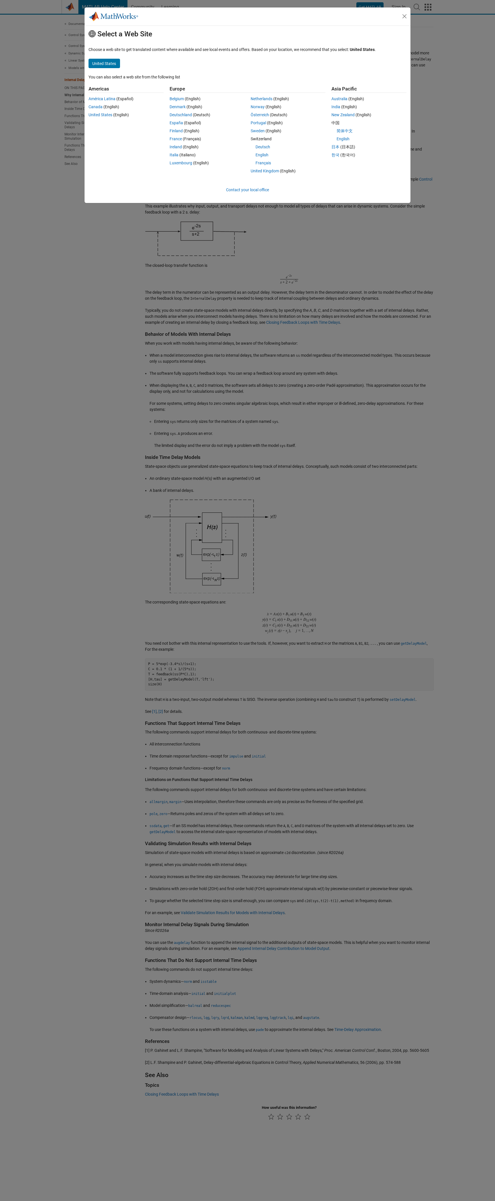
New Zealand (343, 115)
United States (100, 115)
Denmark (178, 106)
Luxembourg (181, 163)
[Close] (404, 16)
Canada (96, 106)
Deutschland (181, 115)
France (176, 139)
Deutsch (263, 147)
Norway (258, 106)
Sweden (258, 131)
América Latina (102, 98)
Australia (339, 98)
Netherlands (261, 98)
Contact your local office (247, 190)
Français (263, 163)
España (176, 123)
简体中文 (345, 131)
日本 (335, 147)
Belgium (177, 98)
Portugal (258, 123)
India (335, 106)
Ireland (176, 147)
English (262, 155)
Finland (176, 131)
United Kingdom (265, 171)
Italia (174, 155)
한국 (335, 155)
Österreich (260, 115)
